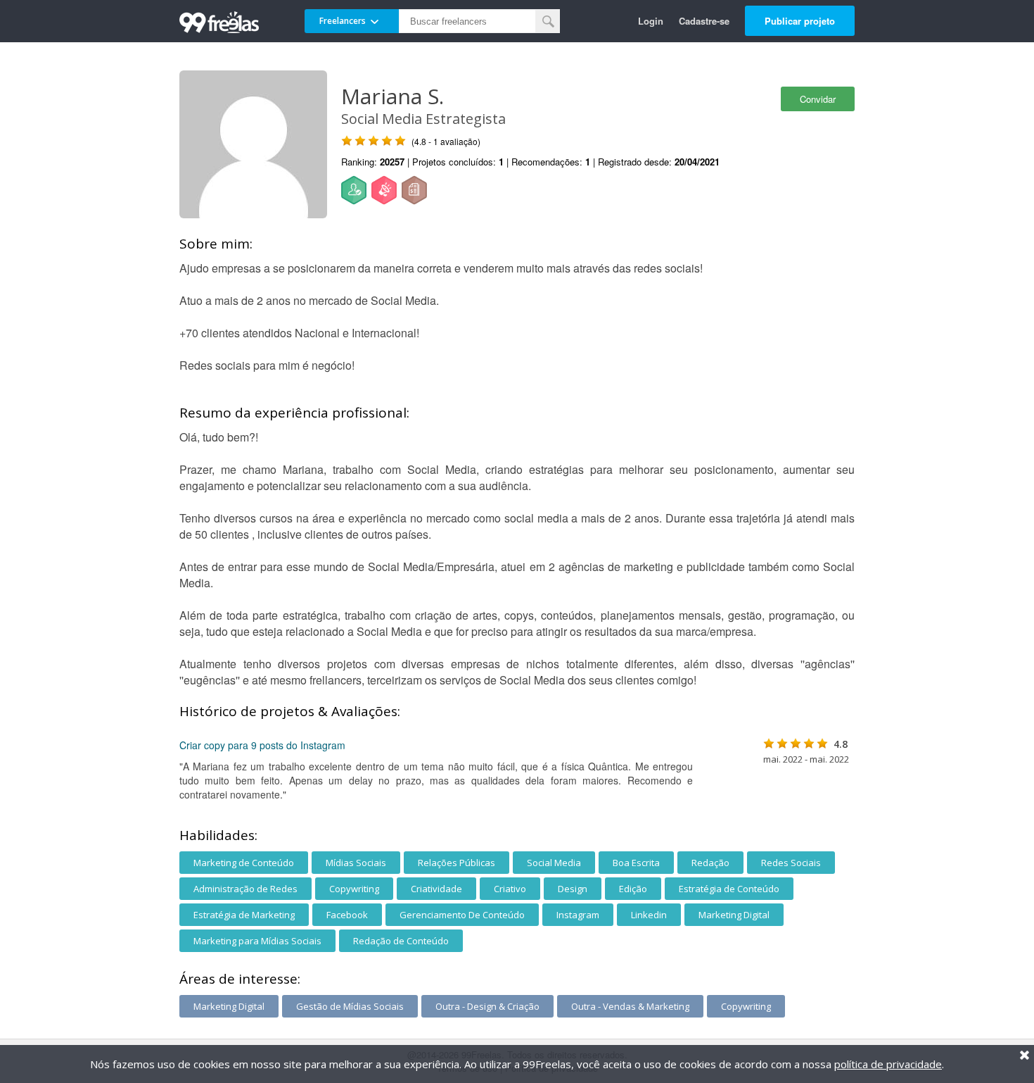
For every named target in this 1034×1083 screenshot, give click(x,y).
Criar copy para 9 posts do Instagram (262, 745)
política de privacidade (888, 1064)
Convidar (818, 99)
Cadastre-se (704, 20)
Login (650, 20)
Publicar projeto (800, 20)
